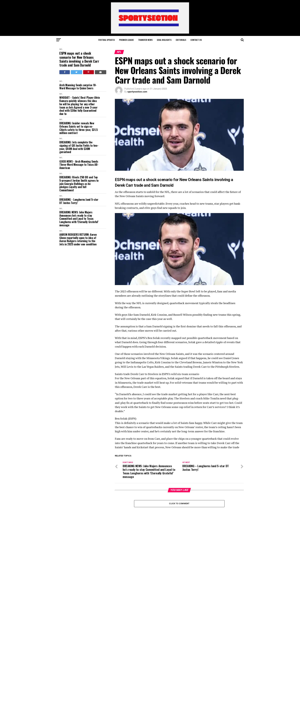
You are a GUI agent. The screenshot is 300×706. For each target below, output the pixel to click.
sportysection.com (137, 91)
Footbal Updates (106, 39)
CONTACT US (196, 39)
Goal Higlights (164, 39)
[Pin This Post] (88, 72)
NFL (60, 49)
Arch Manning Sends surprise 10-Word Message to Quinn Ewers (78, 86)
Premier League (126, 39)
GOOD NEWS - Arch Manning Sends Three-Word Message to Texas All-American (78, 164)
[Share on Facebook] (64, 72)
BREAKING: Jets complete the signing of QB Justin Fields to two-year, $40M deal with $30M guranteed (78, 147)
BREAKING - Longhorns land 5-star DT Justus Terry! (78, 201)
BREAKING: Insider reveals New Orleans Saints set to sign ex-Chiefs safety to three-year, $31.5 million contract (78, 128)
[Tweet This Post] (76, 72)
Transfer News (145, 39)
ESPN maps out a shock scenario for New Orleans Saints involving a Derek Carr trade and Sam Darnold (79, 59)
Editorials (181, 39)
